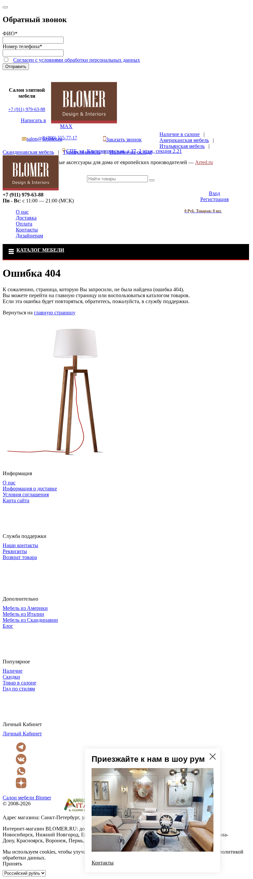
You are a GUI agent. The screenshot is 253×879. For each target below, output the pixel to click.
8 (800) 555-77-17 (59, 137)
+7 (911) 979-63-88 (26, 109)
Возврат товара (20, 557)
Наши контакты (20, 545)
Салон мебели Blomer (27, 797)
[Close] (5, 7)
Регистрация (214, 199)
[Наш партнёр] (83, 811)
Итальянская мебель (182, 146)
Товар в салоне (19, 683)
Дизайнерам (29, 235)
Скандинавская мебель (28, 152)
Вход (214, 193)
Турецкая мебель (81, 152)
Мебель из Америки (25, 608)
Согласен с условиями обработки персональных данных (76, 60)
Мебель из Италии (23, 614)
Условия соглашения (26, 494)
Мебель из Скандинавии (30, 620)
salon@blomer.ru (44, 139)
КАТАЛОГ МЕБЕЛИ (40, 250)
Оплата (24, 224)
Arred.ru (204, 162)
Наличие (12, 671)
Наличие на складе (130, 152)
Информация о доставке (30, 488)
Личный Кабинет (22, 733)
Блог (8, 626)
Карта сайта (16, 500)
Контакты (27, 229)
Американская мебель (184, 140)
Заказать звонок (124, 139)
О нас (22, 212)
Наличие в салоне (179, 134)
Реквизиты (15, 551)
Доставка (26, 218)
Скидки (11, 677)
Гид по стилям (19, 688)
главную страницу (54, 312)
